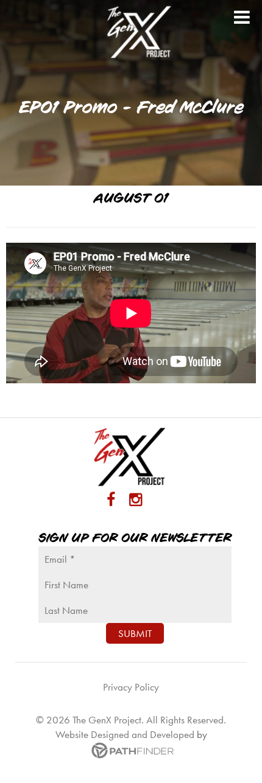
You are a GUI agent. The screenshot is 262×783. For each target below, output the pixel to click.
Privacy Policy (131, 687)
